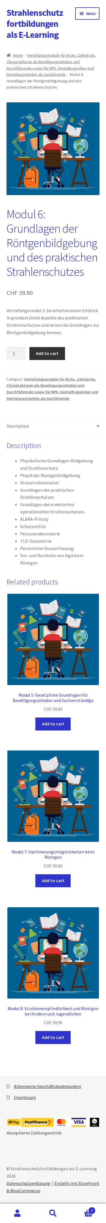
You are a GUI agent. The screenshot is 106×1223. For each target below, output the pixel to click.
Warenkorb (82, 1208)
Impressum (25, 1097)
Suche (53, 1213)
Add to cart (47, 353)
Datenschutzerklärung (28, 1183)
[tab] (53, 426)
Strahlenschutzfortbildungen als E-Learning (35, 23)
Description (18, 426)
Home (18, 55)
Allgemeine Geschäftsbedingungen (47, 1086)
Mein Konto (17, 1213)
